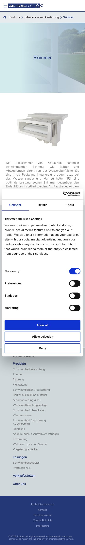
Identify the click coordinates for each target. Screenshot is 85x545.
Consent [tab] (15, 205)
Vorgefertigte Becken (26, 449)
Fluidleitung (20, 384)
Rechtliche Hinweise (42, 504)
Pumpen (18, 374)
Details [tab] (42, 205)
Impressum (42, 526)
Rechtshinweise (43, 515)
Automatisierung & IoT (27, 400)
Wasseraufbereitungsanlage (30, 405)
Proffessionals (22, 468)
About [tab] (69, 205)
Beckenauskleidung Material (30, 395)
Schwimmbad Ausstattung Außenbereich (29, 422)
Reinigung (19, 428)
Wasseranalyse (22, 415)
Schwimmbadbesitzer (26, 462)
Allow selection (42, 336)
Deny (42, 348)
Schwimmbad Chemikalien (29, 410)
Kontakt (42, 510)
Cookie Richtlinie (42, 520)
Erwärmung (20, 439)
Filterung (18, 379)
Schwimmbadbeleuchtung (29, 369)
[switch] (74, 283)
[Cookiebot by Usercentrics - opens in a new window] (63, 194)
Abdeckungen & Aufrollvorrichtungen (36, 434)
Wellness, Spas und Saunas (30, 444)
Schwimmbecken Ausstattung (42, 17)
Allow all (42, 325)
